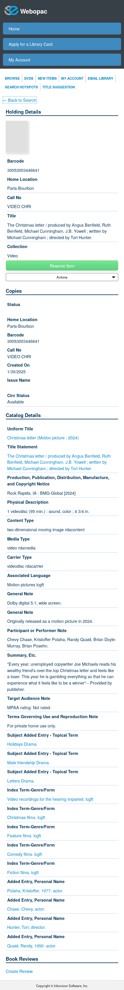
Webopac (33, 11)
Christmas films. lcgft (26, 817)
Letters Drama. (21, 781)
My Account (19, 60)
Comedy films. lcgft (24, 854)
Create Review (19, 971)
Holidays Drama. (22, 744)
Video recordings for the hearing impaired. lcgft (50, 799)
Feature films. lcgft (24, 835)
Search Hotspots (21, 87)
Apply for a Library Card (30, 44)
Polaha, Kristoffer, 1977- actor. (35, 890)
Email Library (100, 78)
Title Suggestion (58, 87)
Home (14, 29)
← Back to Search (19, 100)
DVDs (28, 78)
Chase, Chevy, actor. (26, 909)
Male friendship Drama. (28, 762)
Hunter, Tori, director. (26, 927)
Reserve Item (62, 266)
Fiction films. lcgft (23, 872)
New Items (47, 78)
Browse (12, 78)
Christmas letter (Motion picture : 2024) (43, 437)
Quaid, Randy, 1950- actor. (31, 945)
